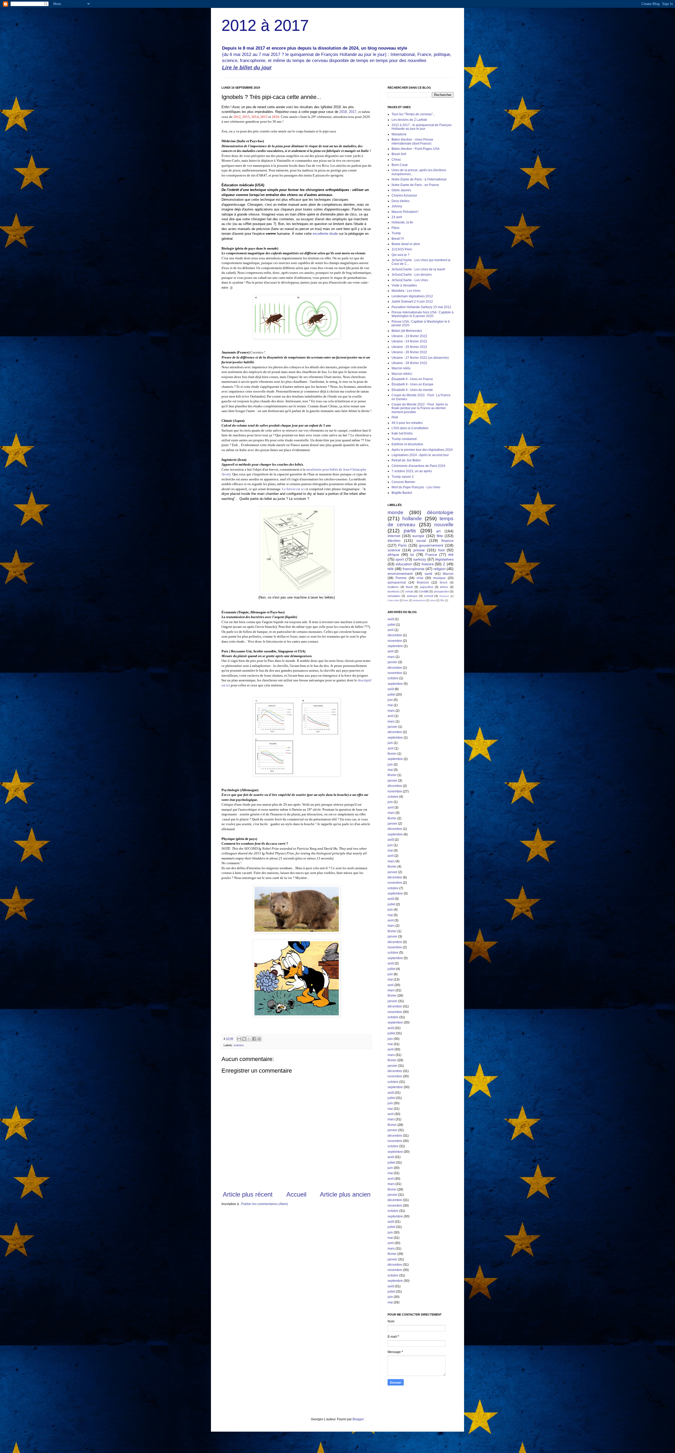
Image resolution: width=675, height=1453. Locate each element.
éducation (404, 564)
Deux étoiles (400, 201)
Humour (444, 596)
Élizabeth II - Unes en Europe (412, 384)
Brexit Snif (399, 154)
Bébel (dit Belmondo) (407, 331)
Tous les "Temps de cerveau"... (413, 114)
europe (418, 536)
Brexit (443, 582)
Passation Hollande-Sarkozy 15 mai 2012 (421, 307)
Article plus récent (248, 1194)
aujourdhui (426, 587)
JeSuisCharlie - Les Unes (410, 280)
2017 (352, 112)
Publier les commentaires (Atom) (264, 1204)
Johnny (397, 206)
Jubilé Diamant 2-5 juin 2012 (412, 301)
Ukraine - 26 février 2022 (409, 352)
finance (447, 540)
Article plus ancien (345, 1194)
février (392, 754)
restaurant (419, 600)
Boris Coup (400, 165)
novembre (395, 641)
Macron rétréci (402, 374)
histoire (428, 564)
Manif (409, 587)
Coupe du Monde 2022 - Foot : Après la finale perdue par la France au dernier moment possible (420, 408)
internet (394, 536)
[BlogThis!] (244, 1038)
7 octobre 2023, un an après (412, 471)
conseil (428, 596)
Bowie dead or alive (406, 244)
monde (395, 512)
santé (428, 574)
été (451, 554)
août (391, 619)
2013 (246, 117)
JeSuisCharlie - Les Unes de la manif (418, 269)
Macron (448, 574)
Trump (396, 233)
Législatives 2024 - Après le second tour (420, 455)
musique (439, 578)
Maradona (399, 134)
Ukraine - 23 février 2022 (409, 336)
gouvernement (431, 545)
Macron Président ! (405, 212)
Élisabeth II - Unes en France (412, 379)
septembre (395, 646)
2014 (255, 117)
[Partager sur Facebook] (254, 1038)
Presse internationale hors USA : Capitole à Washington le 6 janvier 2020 (423, 314)
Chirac (396, 159)
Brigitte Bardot (402, 493)
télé (391, 569)
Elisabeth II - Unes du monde (412, 390)
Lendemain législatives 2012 (412, 296)
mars (391, 657)
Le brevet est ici (293, 489)
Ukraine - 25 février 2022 (409, 347)
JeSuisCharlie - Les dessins (412, 274)
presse (419, 550)
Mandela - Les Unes (406, 291)
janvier (392, 662)
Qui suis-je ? (400, 255)
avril (391, 630)
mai (390, 705)
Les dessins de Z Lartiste (409, 120)
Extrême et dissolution (407, 444)
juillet (391, 625)
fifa (442, 600)
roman (409, 591)
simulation (394, 596)
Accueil (296, 1194)
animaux (412, 596)
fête (440, 536)
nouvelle (444, 524)
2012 (237, 117)
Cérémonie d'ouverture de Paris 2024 (418, 466)
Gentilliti (423, 591)
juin (390, 700)
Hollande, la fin (402, 222)
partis (410, 530)
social (421, 540)
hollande (412, 518)
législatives (444, 559)
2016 (275, 117)
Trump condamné (404, 439)
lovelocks (394, 591)
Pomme (401, 578)
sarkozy (419, 559)
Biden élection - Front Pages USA (416, 149)
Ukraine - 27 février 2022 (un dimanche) (420, 358)
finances (423, 582)
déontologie (440, 512)
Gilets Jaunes (401, 190)
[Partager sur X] (249, 1038)
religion (439, 569)
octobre (393, 678)
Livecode (393, 600)
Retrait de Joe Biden (406, 460)
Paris (402, 545)
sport (400, 559)
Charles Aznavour (404, 195)
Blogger (358, 1419)
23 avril (397, 217)
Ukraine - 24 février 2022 (409, 341)
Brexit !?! (398, 239)
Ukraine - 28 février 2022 (409, 363)
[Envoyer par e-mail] (239, 1038)
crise (420, 578)
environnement (400, 573)
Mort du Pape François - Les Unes (416, 487)
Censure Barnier (403, 482)
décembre (395, 635)
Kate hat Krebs (402, 433)
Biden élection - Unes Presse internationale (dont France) (412, 141)
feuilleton (393, 587)
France (431, 554)
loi (412, 554)
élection (394, 540)
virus (433, 600)
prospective (441, 591)
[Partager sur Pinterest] (259, 1038)
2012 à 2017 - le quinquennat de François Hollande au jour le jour (422, 127)
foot (441, 550)
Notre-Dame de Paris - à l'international (419, 179)
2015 (264, 117)
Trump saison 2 (403, 477)
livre (405, 600)
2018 (343, 112)
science (239, 1045)
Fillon (395, 228)
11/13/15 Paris (402, 249)
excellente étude (325, 234)
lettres (444, 587)
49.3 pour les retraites (407, 423)
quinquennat (397, 582)
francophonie (414, 569)
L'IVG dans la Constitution (410, 428)
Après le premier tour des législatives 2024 (422, 450)
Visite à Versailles (404, 285)
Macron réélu (401, 368)
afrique (393, 554)
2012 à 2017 (265, 25)
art (438, 531)
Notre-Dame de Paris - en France (415, 185)
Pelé (395, 417)
